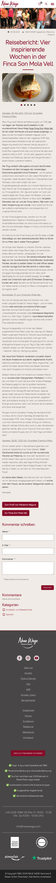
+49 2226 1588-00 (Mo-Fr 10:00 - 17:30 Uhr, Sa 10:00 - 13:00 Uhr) (28, 814)
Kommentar (8, 559)
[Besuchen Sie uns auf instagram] (28, 658)
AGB (28, 689)
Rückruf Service (28, 678)
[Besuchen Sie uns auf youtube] (36, 658)
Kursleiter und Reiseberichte (19, 610)
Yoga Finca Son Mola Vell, (41, 128)
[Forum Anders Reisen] (14, 842)
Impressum (28, 737)
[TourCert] (41, 842)
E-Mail (5, 545)
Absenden (47, 587)
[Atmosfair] (14, 857)
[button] (52, 4)
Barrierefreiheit (28, 700)
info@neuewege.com (28, 826)
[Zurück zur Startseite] (9, 4)
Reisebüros (28, 727)
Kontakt (28, 673)
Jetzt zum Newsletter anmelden (28, 753)
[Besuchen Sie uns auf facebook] (19, 658)
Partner (28, 716)
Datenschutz (28, 732)
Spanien (10, 614)
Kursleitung (28, 721)
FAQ (28, 684)
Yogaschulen (28, 710)
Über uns (28, 668)
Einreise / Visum (28, 695)
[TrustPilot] (41, 857)
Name (5, 532)
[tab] (21, 105)
